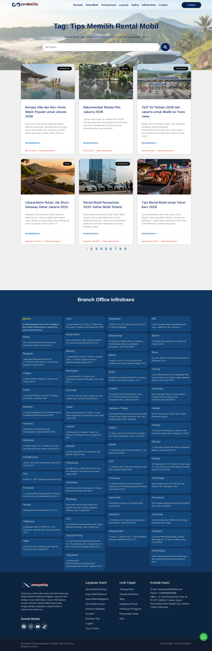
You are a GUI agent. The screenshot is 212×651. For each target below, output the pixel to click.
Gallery (135, 5)
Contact (163, 5)
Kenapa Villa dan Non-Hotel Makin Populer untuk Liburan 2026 (46, 111)
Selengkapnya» (33, 143)
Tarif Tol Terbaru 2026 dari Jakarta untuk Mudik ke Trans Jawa (163, 111)
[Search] (165, 47)
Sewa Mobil (92, 5)
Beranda (78, 5)
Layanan (123, 5)
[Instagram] (31, 626)
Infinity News (149, 5)
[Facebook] (24, 626)
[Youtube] (38, 626)
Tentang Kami (108, 5)
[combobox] (101, 47)
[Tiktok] (44, 626)
